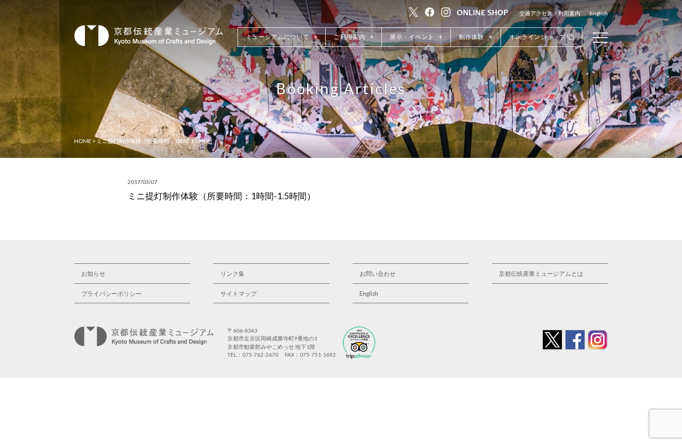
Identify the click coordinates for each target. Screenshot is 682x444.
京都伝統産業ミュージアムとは (541, 273)
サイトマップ (238, 293)
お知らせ (93, 273)
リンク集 (232, 273)
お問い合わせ (378, 273)
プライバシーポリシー (111, 293)
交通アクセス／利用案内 (549, 13)
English (599, 13)
